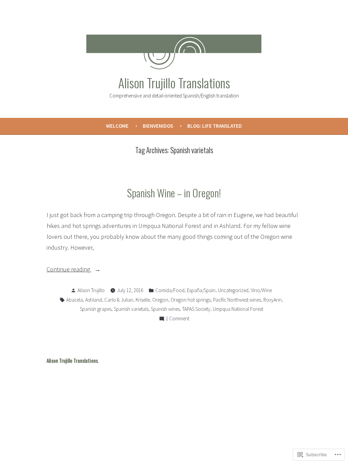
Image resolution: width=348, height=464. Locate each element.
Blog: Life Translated (214, 126)
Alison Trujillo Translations (174, 82)
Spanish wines (165, 309)
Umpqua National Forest (238, 309)
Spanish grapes (95, 309)
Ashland (93, 300)
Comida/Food (170, 290)
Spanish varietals (131, 309)
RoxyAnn (272, 300)
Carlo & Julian (118, 300)
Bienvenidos (158, 126)
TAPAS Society (196, 309)
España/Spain (201, 290)
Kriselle (143, 300)
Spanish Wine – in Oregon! (174, 192)
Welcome (117, 126)
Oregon (160, 300)
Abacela (74, 300)
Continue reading (69, 270)
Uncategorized (233, 290)
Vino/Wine (261, 290)
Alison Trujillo (91, 290)
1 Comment (177, 319)
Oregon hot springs (191, 300)
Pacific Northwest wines (237, 300)
